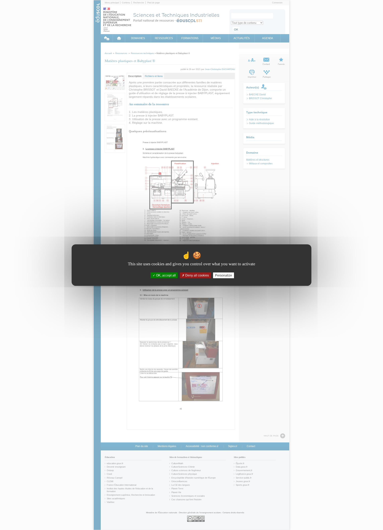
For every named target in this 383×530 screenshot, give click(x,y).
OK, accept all (165, 275)
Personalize (223, 275)
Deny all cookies (197, 275)
